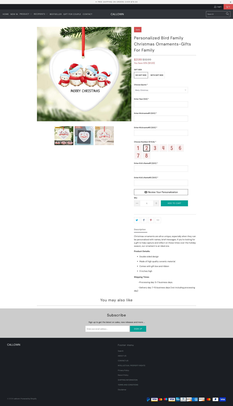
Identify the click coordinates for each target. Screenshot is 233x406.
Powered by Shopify (29, 399)
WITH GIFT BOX (156, 75)
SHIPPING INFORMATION (128, 380)
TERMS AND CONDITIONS (128, 385)
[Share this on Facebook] (144, 220)
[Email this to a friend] (158, 220)
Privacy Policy (123, 370)
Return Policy (123, 375)
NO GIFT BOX (141, 75)
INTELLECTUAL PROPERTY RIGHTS (131, 365)
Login (219, 7)
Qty (135, 198)
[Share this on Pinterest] (151, 220)
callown (17, 399)
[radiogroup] (161, 151)
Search (120, 351)
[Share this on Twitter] (137, 220)
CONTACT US (123, 361)
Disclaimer (122, 389)
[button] (26, 14)
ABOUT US (122, 356)
